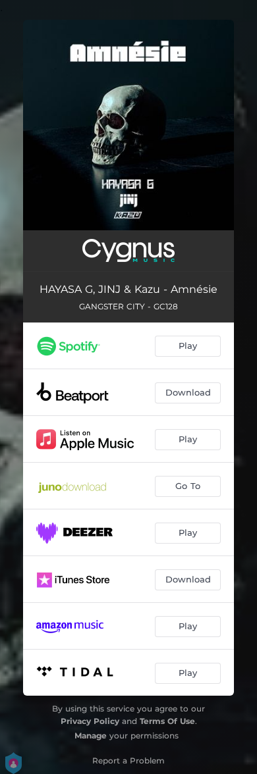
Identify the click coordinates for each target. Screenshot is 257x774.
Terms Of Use (167, 721)
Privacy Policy (90, 721)
